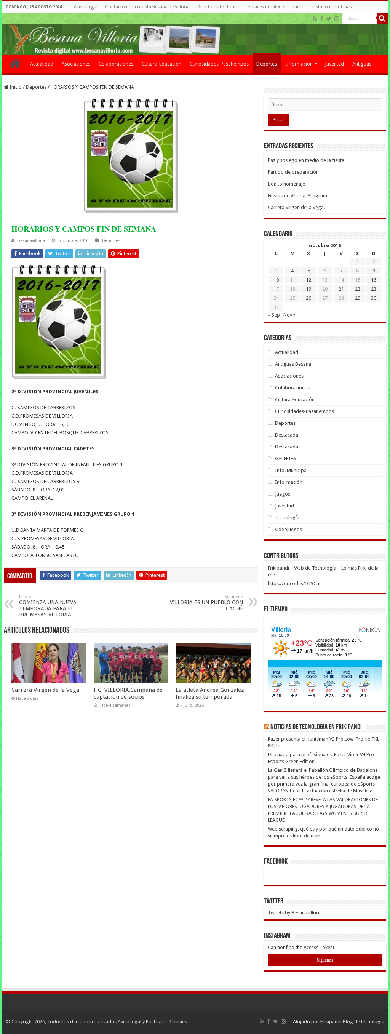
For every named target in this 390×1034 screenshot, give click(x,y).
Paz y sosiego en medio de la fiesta (306, 160)
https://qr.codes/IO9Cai (294, 583)
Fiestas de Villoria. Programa (299, 195)
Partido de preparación (293, 172)
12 (308, 280)
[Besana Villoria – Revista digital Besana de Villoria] (195, 34)
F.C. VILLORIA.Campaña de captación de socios (128, 693)
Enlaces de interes (266, 7)
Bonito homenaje (286, 184)
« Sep (274, 315)
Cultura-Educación (161, 64)
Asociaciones (76, 64)
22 (357, 289)
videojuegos (288, 529)
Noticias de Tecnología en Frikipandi (316, 727)
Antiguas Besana (293, 364)
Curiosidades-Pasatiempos (219, 64)
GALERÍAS (285, 458)
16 (373, 280)
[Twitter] (329, 18)
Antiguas (361, 64)
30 (373, 298)
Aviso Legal (86, 7)
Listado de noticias (332, 7)
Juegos (282, 494)
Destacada (286, 435)
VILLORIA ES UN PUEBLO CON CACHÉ (206, 602)
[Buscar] (382, 18)
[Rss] (315, 18)
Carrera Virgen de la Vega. (46, 690)
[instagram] (337, 18)
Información (299, 64)
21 (341, 289)
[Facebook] (322, 18)
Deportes (266, 64)
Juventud (334, 64)
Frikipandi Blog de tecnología (352, 1021)
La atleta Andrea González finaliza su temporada (210, 693)
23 (373, 289)
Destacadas (287, 447)
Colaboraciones (116, 64)
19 (308, 289)
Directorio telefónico (219, 7)
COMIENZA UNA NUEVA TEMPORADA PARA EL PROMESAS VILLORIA (48, 606)
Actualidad (41, 64)
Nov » (289, 315)
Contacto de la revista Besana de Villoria (147, 7)
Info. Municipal (291, 470)
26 (308, 298)
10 (276, 280)
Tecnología (287, 517)
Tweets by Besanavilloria (295, 913)
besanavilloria (31, 240)
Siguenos (324, 960)
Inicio (299, 7)
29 (357, 298)
